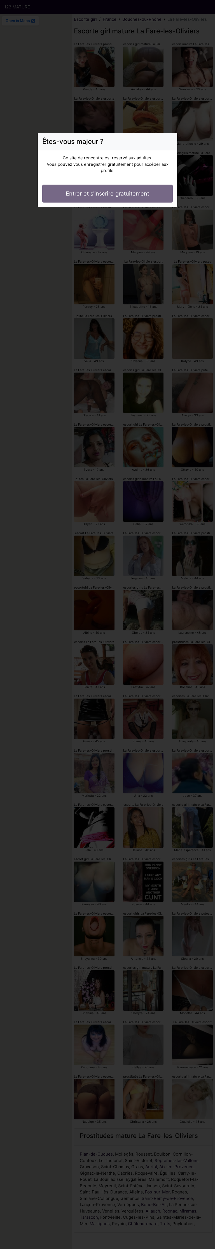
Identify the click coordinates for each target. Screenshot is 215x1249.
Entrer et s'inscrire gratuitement (107, 193)
